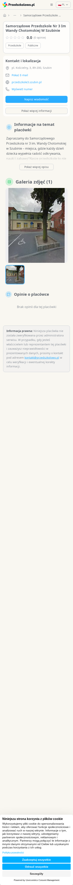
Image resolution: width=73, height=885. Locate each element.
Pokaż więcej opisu (36, 167)
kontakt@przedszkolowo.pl (42, 357)
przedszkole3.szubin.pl (27, 82)
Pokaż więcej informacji (36, 111)
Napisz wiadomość (36, 99)
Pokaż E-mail (20, 75)
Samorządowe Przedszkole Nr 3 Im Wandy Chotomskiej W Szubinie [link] (42, 15)
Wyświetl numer (22, 89)
